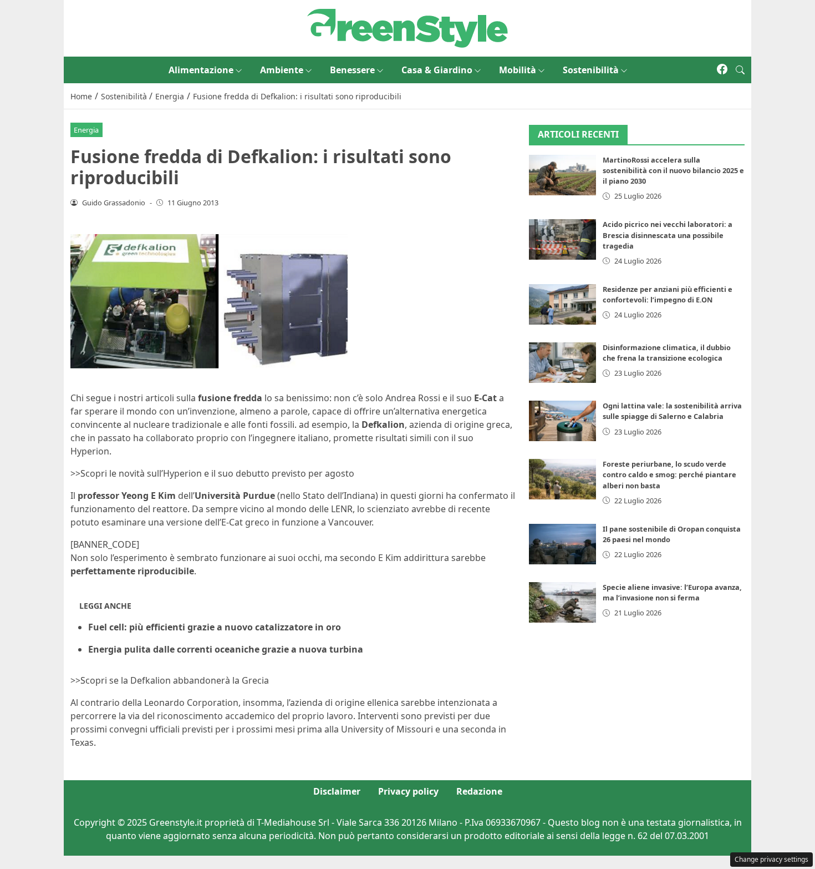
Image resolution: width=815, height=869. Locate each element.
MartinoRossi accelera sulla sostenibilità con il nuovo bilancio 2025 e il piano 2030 (673, 170)
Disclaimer (336, 791)
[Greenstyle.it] (407, 27)
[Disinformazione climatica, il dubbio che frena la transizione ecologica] (563, 362)
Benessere (352, 70)
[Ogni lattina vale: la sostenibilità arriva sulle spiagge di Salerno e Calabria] (563, 421)
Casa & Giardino (436, 70)
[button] (740, 70)
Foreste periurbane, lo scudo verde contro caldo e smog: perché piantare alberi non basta (669, 474)
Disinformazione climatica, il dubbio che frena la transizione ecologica (667, 352)
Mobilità (517, 70)
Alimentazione (201, 70)
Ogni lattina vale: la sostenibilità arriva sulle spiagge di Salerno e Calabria (672, 411)
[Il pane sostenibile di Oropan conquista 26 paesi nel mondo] (563, 544)
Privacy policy (408, 791)
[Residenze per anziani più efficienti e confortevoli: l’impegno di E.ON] (563, 304)
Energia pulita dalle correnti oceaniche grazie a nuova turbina (225, 649)
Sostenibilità (591, 70)
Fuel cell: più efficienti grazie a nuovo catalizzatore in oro (214, 627)
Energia (86, 130)
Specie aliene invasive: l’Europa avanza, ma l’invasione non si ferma (672, 592)
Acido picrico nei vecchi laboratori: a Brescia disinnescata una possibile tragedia (667, 234)
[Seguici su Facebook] (722, 70)
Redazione (479, 791)
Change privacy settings (771, 859)
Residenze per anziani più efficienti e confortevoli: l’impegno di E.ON (667, 294)
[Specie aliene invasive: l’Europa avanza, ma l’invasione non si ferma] (563, 602)
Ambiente (281, 70)
